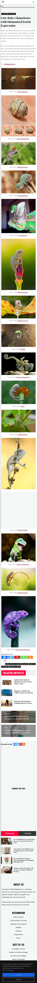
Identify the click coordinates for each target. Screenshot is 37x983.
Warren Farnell (22, 434)
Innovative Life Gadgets (18, 956)
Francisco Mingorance (23, 377)
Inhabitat (18, 931)
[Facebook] (4, 657)
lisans (23, 406)
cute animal (5, 666)
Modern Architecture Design (18, 952)
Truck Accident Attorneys (18, 920)
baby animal (25, 664)
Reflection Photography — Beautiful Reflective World (23, 702)
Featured (4, 14)
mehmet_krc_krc (22, 320)
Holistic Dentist (18, 917)
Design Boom (18, 934)
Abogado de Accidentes (19, 924)
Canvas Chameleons (23, 139)
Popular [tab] (10, 834)
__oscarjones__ (23, 235)
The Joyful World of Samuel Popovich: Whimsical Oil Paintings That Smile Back (24, 860)
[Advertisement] (18, 510)
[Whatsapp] (24, 657)
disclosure (16, 905)
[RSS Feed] (23, 744)
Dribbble (18, 927)
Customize (18, 979)
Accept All (18, 975)
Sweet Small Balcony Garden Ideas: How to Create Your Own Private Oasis (24, 841)
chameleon (32, 664)
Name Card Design (18, 959)
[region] (18, 971)
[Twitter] (11, 657)
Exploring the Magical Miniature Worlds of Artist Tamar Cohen (23, 682)
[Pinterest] (17, 657)
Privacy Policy (10, 970)
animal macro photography (13, 664)
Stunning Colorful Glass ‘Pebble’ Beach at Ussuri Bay (23, 692)
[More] (30, 657)
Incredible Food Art (18, 949)
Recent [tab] (28, 833)
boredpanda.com (9, 64)
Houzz (18, 938)
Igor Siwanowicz (23, 92)
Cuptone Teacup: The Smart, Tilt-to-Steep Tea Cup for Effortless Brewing (24, 869)
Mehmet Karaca (23, 167)
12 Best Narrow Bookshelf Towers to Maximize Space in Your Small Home (24, 850)
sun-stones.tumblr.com (22, 649)
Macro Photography (14, 666)
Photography (11, 14)
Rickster (22, 349)
